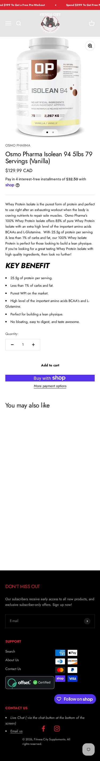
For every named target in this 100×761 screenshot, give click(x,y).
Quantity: (11, 333)
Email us (16, 731)
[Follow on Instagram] (57, 728)
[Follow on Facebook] (43, 728)
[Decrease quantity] (12, 344)
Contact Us (13, 668)
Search (10, 651)
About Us (12, 659)
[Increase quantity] (33, 344)
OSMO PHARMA (17, 145)
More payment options (50, 385)
